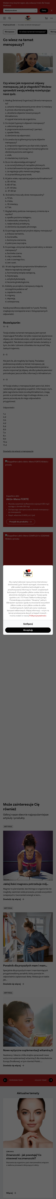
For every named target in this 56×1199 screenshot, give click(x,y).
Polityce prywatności (37, 616)
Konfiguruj (28, 624)
